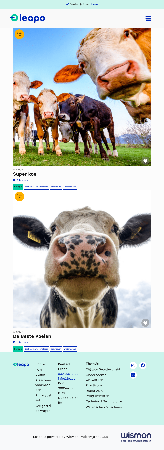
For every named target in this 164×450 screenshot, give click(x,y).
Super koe (24, 174)
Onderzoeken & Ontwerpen (98, 377)
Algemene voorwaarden (43, 385)
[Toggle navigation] (148, 18)
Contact (41, 364)
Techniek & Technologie (36, 186)
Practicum (56, 186)
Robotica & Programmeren (97, 393)
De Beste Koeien (32, 336)
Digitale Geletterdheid (103, 369)
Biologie (18, 186)
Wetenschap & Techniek (104, 407)
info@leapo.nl (68, 378)
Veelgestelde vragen (43, 408)
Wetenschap (70, 186)
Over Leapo (40, 372)
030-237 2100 (68, 374)
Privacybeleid (43, 397)
